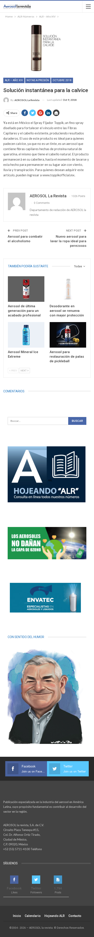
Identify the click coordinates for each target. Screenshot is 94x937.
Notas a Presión (38, 80)
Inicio (17, 916)
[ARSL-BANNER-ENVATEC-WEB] (45, 598)
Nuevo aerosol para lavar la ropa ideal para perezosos (68, 241)
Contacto (74, 916)
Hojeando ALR (54, 916)
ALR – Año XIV (14, 80)
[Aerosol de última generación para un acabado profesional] (26, 289)
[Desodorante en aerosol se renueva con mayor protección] (68, 289)
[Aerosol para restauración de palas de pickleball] (68, 335)
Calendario (33, 916)
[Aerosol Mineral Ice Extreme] (26, 335)
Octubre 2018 (62, 80)
